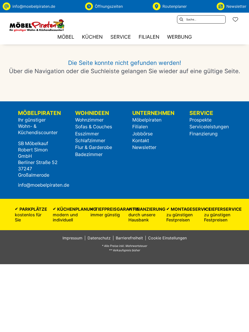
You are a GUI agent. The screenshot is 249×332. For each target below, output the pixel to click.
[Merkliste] (235, 19)
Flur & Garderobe (93, 147)
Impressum (72, 238)
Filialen (140, 127)
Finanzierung (203, 134)
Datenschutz (99, 238)
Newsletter (144, 147)
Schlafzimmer (90, 140)
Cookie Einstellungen (167, 238)
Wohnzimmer (89, 120)
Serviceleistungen (209, 127)
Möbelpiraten (146, 120)
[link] (65, 37)
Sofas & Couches (93, 127)
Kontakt (140, 140)
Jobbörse (142, 134)
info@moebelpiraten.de (43, 185)
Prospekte (200, 120)
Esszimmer (87, 134)
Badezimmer (89, 154)
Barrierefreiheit (129, 238)
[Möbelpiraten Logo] (36, 25)
